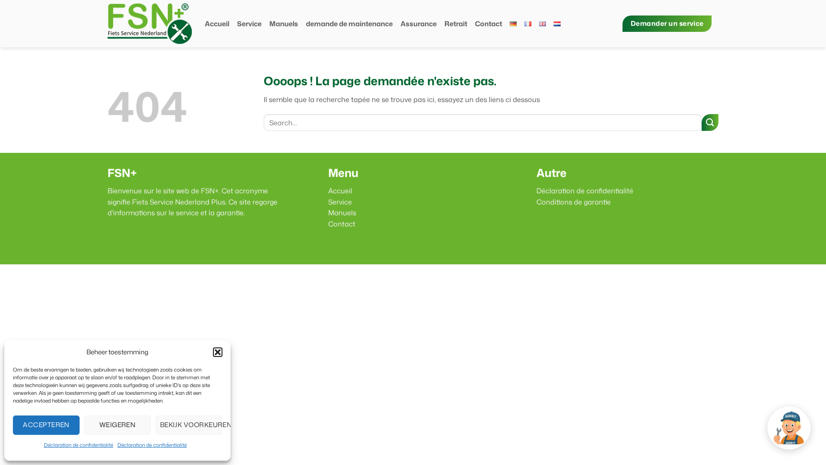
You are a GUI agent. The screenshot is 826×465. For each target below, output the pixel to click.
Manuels (283, 23)
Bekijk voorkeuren (191, 424)
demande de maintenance (349, 23)
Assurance (419, 23)
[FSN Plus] (150, 23)
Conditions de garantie (573, 202)
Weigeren (117, 424)
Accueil (217, 23)
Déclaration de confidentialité (78, 445)
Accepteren (46, 424)
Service (249, 23)
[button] (217, 352)
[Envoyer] (710, 122)
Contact (488, 23)
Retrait (455, 23)
